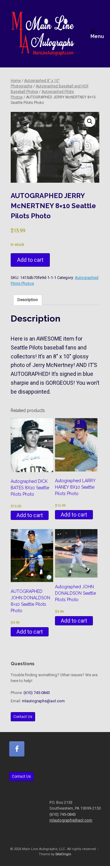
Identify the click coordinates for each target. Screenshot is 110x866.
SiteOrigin (63, 854)
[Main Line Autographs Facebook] (16, 749)
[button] (89, 121)
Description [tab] (27, 299)
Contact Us (22, 717)
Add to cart (30, 260)
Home (16, 80)
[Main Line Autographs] (43, 33)
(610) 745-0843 (37, 692)
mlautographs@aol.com (43, 701)
